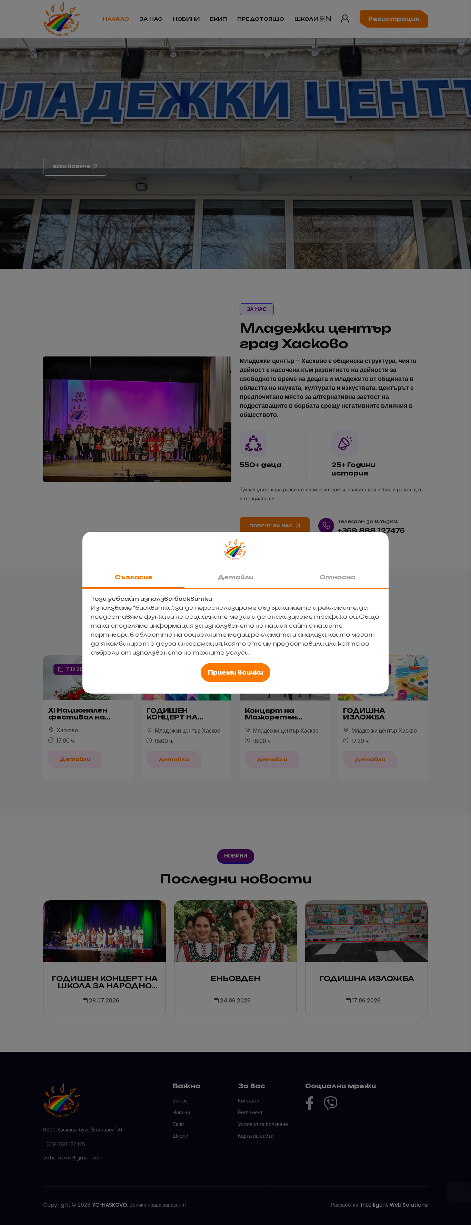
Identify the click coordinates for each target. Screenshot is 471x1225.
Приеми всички (235, 672)
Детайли (235, 577)
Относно (337, 577)
